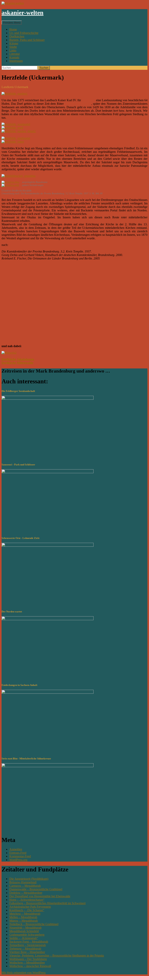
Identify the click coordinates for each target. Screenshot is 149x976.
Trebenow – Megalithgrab (25, 948)
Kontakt (14, 57)
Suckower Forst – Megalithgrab (28, 941)
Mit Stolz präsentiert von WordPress (24, 972)
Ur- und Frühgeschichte (23, 33)
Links (12, 50)
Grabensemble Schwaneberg (26, 934)
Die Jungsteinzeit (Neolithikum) (28, 878)
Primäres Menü (11, 22)
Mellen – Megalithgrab (23, 917)
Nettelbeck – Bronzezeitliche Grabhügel (33, 924)
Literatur (14, 53)
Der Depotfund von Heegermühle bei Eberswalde (39, 896)
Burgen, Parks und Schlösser (27, 39)
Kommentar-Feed (20, 856)
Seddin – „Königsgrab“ (23, 938)
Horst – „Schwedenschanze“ (26, 899)
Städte (13, 46)
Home (13, 29)
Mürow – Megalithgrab (23, 920)
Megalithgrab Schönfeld (24, 931)
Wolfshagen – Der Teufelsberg (28, 959)
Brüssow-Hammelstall (22, 882)
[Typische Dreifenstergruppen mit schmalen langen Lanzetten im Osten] (13, 141)
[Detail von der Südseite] (19, 131)
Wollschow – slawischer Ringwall (30, 966)
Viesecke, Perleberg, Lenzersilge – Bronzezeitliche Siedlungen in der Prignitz (56, 955)
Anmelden (15, 849)
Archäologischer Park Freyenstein (30, 906)
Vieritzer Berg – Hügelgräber (27, 952)
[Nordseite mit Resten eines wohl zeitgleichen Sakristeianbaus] (12, 127)
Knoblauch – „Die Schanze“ (26, 910)
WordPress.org (18, 859)
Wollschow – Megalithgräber (27, 962)
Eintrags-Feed (17, 852)
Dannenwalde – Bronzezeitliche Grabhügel (35, 889)
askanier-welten (22, 12)
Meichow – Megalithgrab (24, 913)
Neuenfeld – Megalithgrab (25, 927)
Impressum (16, 60)
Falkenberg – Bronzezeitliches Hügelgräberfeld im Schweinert (47, 903)
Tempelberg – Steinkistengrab (27, 945)
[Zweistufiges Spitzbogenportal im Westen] (16, 124)
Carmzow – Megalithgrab (25, 885)
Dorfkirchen (16, 36)
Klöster (13, 43)
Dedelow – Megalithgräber (25, 892)
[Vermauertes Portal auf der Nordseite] (16, 138)
